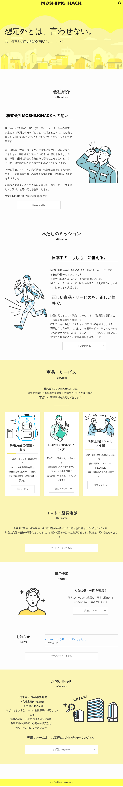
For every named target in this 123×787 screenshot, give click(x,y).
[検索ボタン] (120, 3)
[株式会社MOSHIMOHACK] (61, 3)
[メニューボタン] (3, 3)
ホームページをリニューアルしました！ (66, 639)
